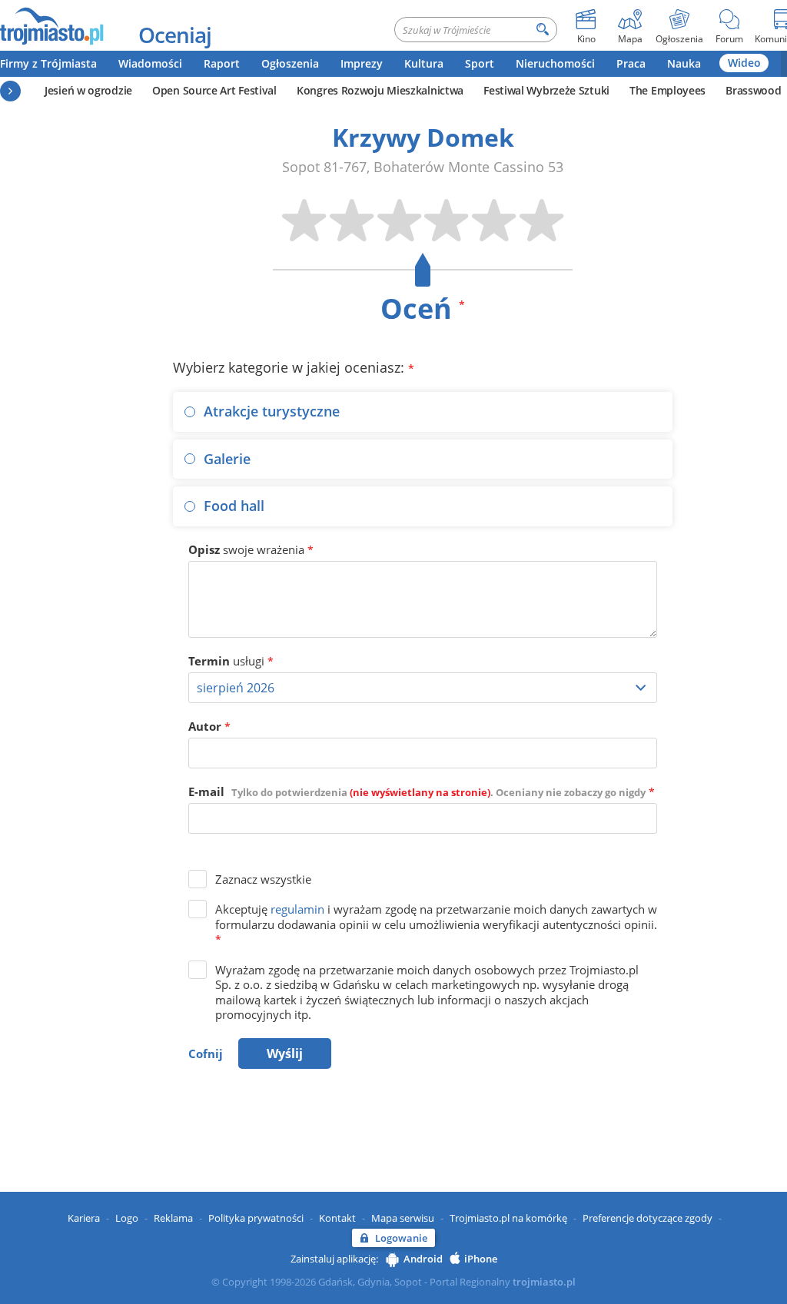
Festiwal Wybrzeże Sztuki (546, 90)
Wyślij (285, 1053)
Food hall (234, 505)
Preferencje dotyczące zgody (647, 1218)
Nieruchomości (555, 63)
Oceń (422, 308)
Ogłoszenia (290, 63)
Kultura (423, 63)
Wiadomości (150, 63)
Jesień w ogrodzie (88, 90)
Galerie (227, 459)
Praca (631, 63)
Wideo (744, 62)
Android (423, 1259)
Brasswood (753, 90)
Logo (126, 1218)
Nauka (684, 63)
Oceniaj (174, 34)
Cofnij (205, 1053)
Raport (222, 63)
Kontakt (337, 1218)
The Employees (667, 90)
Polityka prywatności (256, 1218)
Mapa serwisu (402, 1218)
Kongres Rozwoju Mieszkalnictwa (380, 90)
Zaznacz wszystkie (263, 879)
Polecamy (10, 91)
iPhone (480, 1259)
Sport (479, 63)
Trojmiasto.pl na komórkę (508, 1218)
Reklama (173, 1218)
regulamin (297, 909)
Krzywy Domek (423, 137)
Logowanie (401, 1238)
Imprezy (361, 63)
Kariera (84, 1218)
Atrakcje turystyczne (272, 411)
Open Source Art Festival (214, 90)
